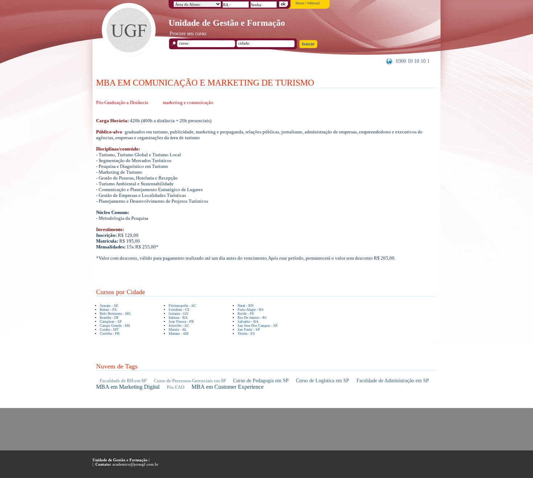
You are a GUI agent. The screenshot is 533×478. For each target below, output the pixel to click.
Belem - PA (108, 310)
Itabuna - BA (178, 318)
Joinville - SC (179, 325)
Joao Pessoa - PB (181, 322)
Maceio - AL (178, 329)
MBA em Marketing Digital (128, 387)
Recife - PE (245, 314)
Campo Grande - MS (115, 325)
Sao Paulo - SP (248, 329)
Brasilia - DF (109, 318)
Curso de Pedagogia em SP (261, 380)
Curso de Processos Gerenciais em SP (190, 380)
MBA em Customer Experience (227, 387)
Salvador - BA (248, 322)
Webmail (313, 3)
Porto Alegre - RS (250, 310)
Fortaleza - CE (179, 310)
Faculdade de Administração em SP (392, 380)
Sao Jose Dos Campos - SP (257, 325)
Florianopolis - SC (182, 306)
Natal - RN (245, 306)
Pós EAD (175, 387)
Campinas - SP (111, 322)
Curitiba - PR (110, 333)
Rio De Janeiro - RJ (251, 318)
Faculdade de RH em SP (123, 380)
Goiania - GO (178, 314)
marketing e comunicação (188, 102)
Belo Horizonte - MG (115, 314)
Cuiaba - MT (109, 329)
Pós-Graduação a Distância (122, 102)
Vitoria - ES (246, 333)
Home (300, 3)
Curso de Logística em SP (322, 380)
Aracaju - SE (109, 306)
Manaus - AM (179, 333)
